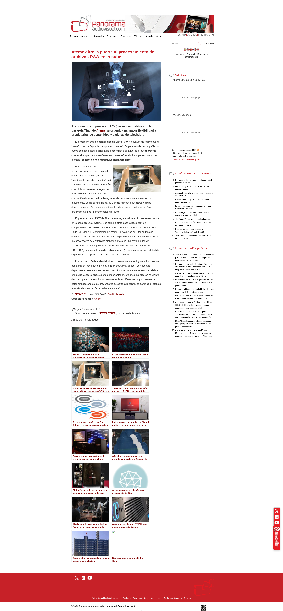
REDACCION (80, 294)
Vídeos (159, 36)
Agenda (149, 36)
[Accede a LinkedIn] (276, 517)
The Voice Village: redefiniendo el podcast (193, 219)
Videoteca (180, 75)
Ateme (100, 130)
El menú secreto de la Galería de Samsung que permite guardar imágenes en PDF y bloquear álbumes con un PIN (193, 267)
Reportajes (98, 36)
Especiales (112, 36)
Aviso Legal (137, 598)
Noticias (85, 36)
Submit (199, 43)
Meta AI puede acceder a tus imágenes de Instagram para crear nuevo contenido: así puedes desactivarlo (193, 324)
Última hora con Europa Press (191, 248)
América (191, 35)
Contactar (187, 598)
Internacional (206, 35)
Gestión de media (116, 294)
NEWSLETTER (107, 313)
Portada (74, 35)
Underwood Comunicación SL (120, 606)
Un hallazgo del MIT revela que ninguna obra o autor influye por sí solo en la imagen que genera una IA (194, 283)
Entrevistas (125, 36)
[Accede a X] (276, 511)
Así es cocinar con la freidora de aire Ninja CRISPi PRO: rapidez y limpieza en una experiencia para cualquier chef (193, 305)
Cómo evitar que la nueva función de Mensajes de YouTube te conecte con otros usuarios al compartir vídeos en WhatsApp (193, 333)
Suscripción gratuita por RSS (184, 150)
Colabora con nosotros (153, 598)
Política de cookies (99, 598)
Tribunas (138, 36)
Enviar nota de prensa (173, 598)
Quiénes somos (114, 598)
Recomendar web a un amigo (184, 156)
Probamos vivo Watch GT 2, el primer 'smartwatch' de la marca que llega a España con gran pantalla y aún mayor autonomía (194, 314)
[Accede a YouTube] (276, 523)
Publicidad (127, 598)
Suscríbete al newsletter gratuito (187, 160)
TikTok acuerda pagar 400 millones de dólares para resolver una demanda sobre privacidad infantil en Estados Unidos (194, 257)
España (182, 35)
